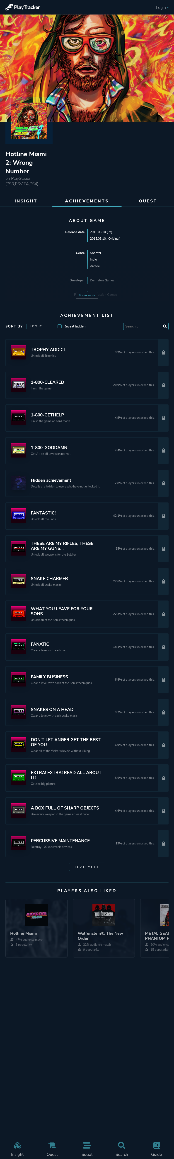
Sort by (14, 326)
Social (87, 1154)
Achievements (87, 201)
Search (122, 1154)
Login (161, 7)
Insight (17, 1154)
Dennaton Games (102, 280)
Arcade (95, 266)
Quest (52, 1154)
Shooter (95, 253)
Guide (156, 1154)
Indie (93, 259)
